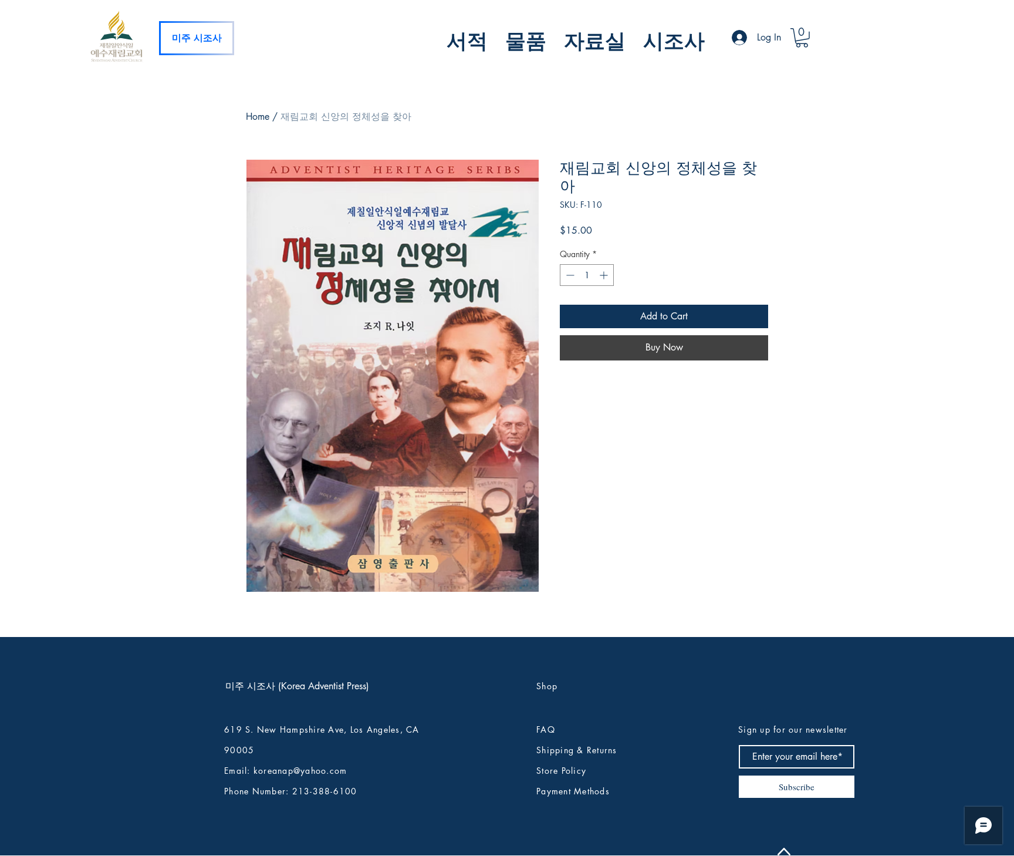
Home (257, 116)
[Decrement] (569, 275)
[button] (467, 39)
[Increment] (604, 275)
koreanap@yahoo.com (300, 770)
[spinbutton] (586, 275)
